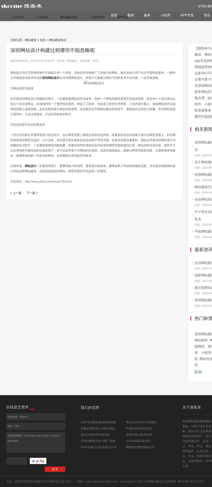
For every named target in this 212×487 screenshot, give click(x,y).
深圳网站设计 (51, 77)
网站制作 (201, 340)
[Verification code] (38, 461)
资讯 (207, 15)
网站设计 (30, 166)
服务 (147, 15)
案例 (130, 15)
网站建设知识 (57, 40)
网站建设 (30, 40)
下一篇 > (32, 192)
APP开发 (187, 15)
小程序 (165, 15)
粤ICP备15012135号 (191, 481)
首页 (114, 15)
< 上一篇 (16, 192)
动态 (43, 40)
